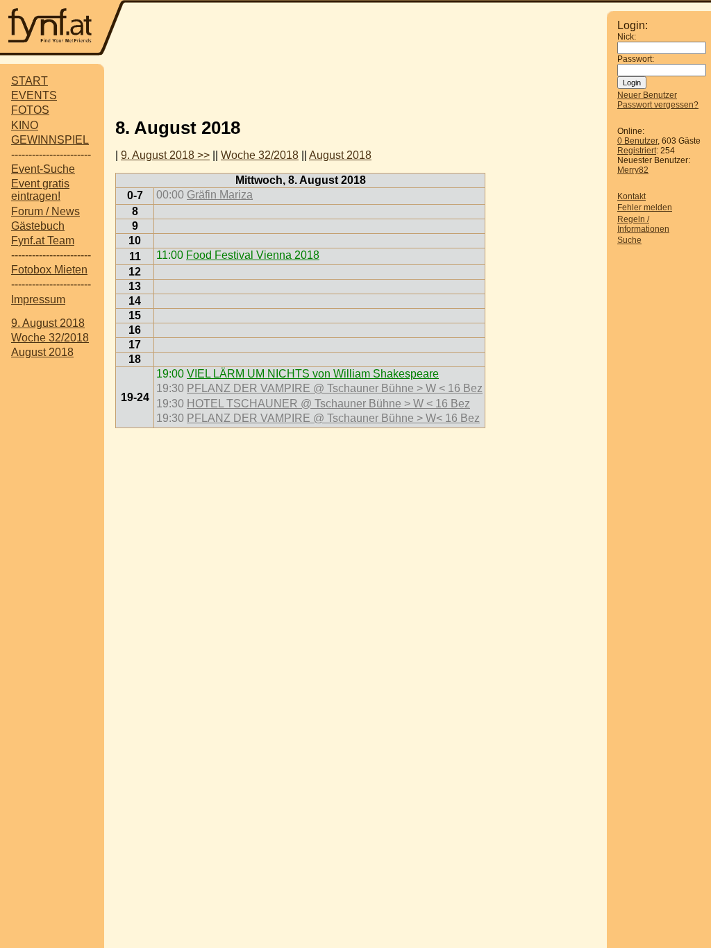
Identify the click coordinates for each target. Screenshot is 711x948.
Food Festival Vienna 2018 (252, 255)
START (29, 81)
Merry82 (633, 170)
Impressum (38, 299)
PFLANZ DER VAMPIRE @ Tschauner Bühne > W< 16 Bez (333, 418)
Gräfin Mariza (220, 195)
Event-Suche (43, 169)
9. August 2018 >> (165, 155)
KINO (24, 125)
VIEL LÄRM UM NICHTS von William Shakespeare (313, 374)
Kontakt (631, 196)
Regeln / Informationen (643, 224)
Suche (629, 240)
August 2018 (42, 352)
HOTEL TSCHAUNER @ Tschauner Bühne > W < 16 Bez (328, 403)
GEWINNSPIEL (50, 140)
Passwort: (635, 59)
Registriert (636, 150)
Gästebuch (38, 226)
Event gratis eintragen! (40, 190)
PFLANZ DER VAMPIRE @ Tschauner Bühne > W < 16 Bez (335, 388)
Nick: (626, 37)
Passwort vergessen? (658, 105)
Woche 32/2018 (50, 338)
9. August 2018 (48, 323)
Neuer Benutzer (647, 95)
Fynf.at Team (42, 240)
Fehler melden (644, 207)
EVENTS (34, 95)
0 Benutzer (637, 141)
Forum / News (45, 211)
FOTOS (30, 110)
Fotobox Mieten (49, 270)
